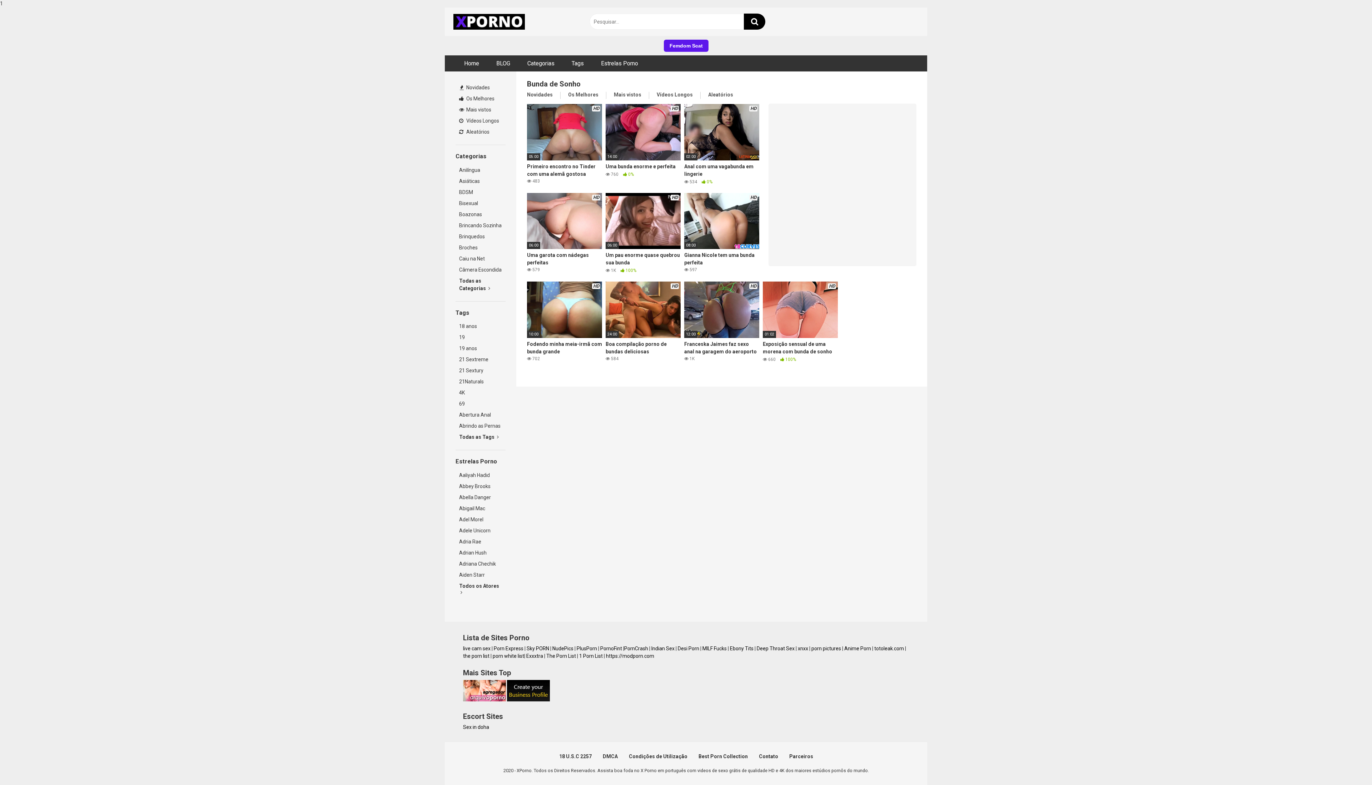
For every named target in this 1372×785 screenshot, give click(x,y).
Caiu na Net (472, 259)
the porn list (476, 656)
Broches (468, 247)
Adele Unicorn (475, 530)
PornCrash (636, 648)
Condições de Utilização (658, 756)
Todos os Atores (479, 586)
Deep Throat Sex (776, 648)
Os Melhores (479, 98)
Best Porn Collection (723, 756)
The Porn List (561, 656)
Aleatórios (477, 132)
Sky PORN (538, 648)
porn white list (508, 656)
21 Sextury (471, 370)
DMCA (610, 756)
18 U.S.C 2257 (575, 756)
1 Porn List (591, 656)
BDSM (466, 192)
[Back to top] (1348, 765)
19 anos (468, 348)
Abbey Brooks (475, 486)
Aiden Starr (472, 575)
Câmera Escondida (480, 270)
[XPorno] (490, 22)
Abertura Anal (475, 415)
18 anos (468, 326)
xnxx (803, 648)
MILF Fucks (714, 648)
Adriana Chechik (477, 564)
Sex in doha (476, 727)
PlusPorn (587, 648)
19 (462, 337)
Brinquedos (472, 236)
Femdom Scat (686, 46)
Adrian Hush (473, 553)
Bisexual (468, 203)
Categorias (541, 63)
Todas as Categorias (473, 284)
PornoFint (611, 648)
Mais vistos (478, 110)
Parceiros (801, 756)
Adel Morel (471, 519)
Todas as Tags (477, 437)
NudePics (562, 648)
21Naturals (471, 381)
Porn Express (508, 648)
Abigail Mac (472, 508)
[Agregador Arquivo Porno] (484, 699)
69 (462, 404)
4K (462, 393)
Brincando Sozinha (480, 225)
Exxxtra (534, 656)
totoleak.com (889, 648)
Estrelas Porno (619, 63)
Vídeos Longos (482, 121)
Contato (768, 756)
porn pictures (826, 648)
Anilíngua (469, 170)
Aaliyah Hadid (474, 475)
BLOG (503, 63)
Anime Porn (857, 648)
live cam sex (477, 648)
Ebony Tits (742, 648)
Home (471, 63)
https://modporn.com (630, 656)
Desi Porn (688, 648)
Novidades (477, 87)
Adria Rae (470, 542)
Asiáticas (469, 181)
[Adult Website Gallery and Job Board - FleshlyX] (528, 699)
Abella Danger (475, 497)
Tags (578, 63)
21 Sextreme (473, 359)
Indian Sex (663, 648)
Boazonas (470, 214)
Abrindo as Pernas (480, 426)
